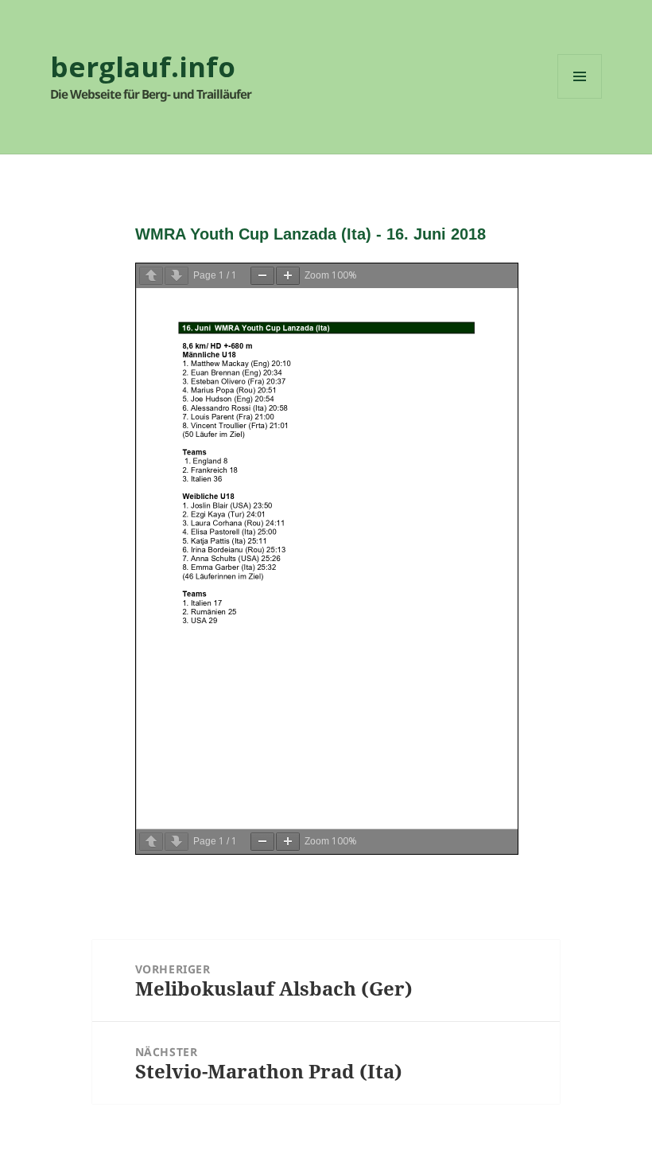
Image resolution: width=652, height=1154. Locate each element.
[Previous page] (151, 276)
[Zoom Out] (262, 276)
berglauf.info (142, 66)
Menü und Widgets (580, 98)
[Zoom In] (288, 276)
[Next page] (176, 276)
